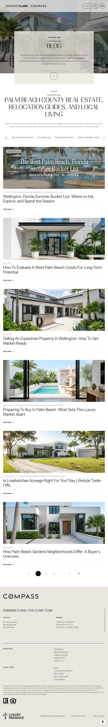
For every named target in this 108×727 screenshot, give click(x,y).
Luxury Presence (57, 716)
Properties (58, 649)
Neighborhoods (61, 652)
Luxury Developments (63, 671)
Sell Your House (61, 676)
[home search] (96, 6)
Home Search (59, 658)
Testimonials (59, 679)
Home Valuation (61, 655)
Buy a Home (59, 673)
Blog (56, 668)
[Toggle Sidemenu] (102, 6)
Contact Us (87, 6)
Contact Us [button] (59, 661)
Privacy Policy (99, 716)
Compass (50, 686)
